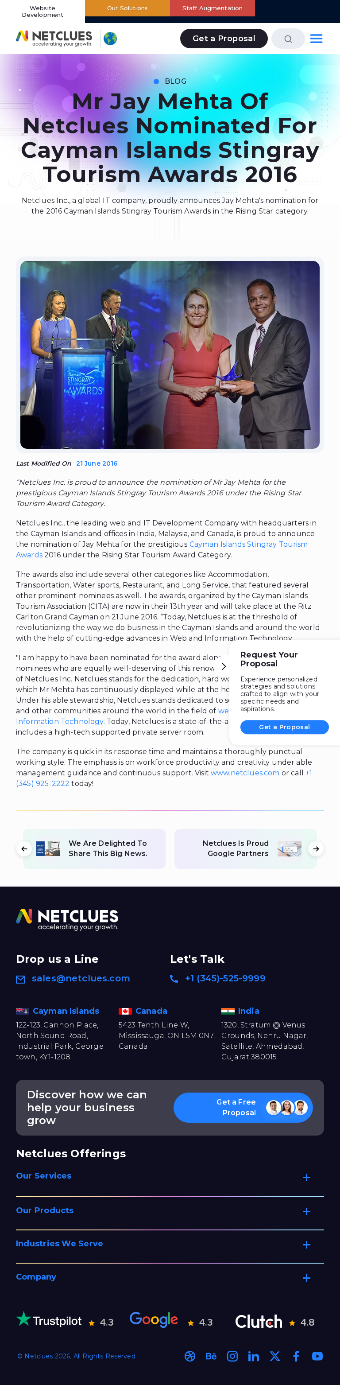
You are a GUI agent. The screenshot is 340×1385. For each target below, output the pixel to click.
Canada (152, 1011)
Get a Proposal (284, 727)
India (250, 1011)
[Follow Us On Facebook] (296, 1356)
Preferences (82, 1369)
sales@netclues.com (81, 978)
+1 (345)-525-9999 (225, 978)
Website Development (43, 11)
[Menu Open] (316, 38)
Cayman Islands (67, 1011)
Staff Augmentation (212, 8)
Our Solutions (127, 8)
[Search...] (288, 38)
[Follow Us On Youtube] (317, 1356)
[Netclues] (54, 38)
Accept (134, 1319)
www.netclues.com (245, 773)
